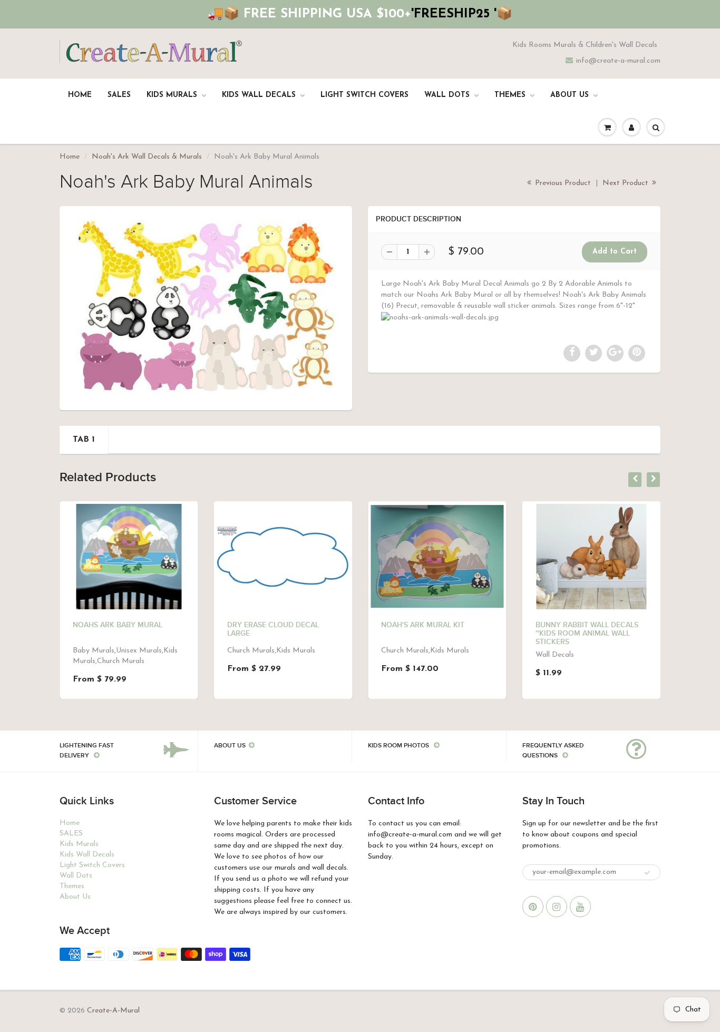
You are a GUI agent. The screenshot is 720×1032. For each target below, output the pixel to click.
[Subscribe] (647, 872)
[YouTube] (580, 906)
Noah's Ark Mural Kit (422, 625)
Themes (510, 95)
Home (80, 95)
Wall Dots (447, 95)
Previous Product (562, 183)
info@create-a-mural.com (618, 61)
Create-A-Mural (113, 1011)
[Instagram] (556, 906)
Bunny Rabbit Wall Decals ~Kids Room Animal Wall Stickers (587, 633)
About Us (569, 95)
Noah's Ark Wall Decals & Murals (147, 157)
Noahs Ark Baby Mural (117, 625)
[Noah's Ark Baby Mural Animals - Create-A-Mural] (206, 306)
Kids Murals (172, 95)
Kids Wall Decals (259, 95)
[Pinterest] (532, 906)
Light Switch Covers (364, 95)
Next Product (626, 183)
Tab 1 (84, 439)
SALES (119, 95)
